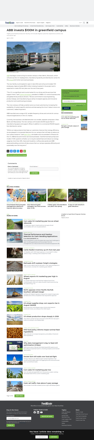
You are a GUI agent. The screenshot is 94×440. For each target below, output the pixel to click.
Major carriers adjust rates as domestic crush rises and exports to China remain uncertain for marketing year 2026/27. (41, 266)
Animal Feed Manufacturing (31, 327)
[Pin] (21, 151)
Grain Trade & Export (67, 115)
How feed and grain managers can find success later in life (36, 206)
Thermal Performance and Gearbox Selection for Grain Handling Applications (40, 235)
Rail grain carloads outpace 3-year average (70, 126)
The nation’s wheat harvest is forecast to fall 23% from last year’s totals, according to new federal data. (41, 319)
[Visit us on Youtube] (41, 412)
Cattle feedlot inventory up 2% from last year (42, 250)
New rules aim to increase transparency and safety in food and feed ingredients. (41, 334)
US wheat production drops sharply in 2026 (41, 316)
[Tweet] (18, 151)
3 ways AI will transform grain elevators (76, 205)
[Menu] (87, 22)
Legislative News (28, 354)
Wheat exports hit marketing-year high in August (41, 277)
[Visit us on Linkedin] (38, 412)
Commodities (64, 124)
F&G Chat (26, 341)
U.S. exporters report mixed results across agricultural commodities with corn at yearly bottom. (38, 226)
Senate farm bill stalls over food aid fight (40, 356)
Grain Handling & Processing (76, 202)
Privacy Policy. (79, 105)
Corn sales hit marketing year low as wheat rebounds (70, 117)
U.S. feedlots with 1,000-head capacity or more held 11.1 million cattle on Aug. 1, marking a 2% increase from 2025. (40, 252)
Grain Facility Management (34, 202)
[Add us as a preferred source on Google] (24, 151)
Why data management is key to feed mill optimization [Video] (41, 344)
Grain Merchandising (53, 202)
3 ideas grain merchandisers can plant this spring (57, 205)
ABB (8, 75)
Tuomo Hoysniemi (25, 94)
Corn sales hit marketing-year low (37, 370)
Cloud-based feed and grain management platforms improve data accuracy (16, 206)
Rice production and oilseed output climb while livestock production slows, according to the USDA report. (39, 308)
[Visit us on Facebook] (35, 412)
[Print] (8, 151)
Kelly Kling (27, 134)
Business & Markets (29, 248)
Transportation (28, 261)
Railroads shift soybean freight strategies (40, 263)
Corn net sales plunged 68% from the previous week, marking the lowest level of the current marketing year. (41, 372)
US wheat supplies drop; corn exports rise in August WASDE (41, 304)
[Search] (84, 22)
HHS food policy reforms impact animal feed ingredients (42, 331)
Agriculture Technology (13, 202)
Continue (54, 437)
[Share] (11, 151)
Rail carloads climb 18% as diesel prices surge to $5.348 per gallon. (42, 385)
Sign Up (66, 108)
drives (11, 80)
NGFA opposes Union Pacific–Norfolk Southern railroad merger (38, 291)
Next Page (19, 395)
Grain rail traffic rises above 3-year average (41, 383)
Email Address (34, 166)
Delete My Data (47, 416)
